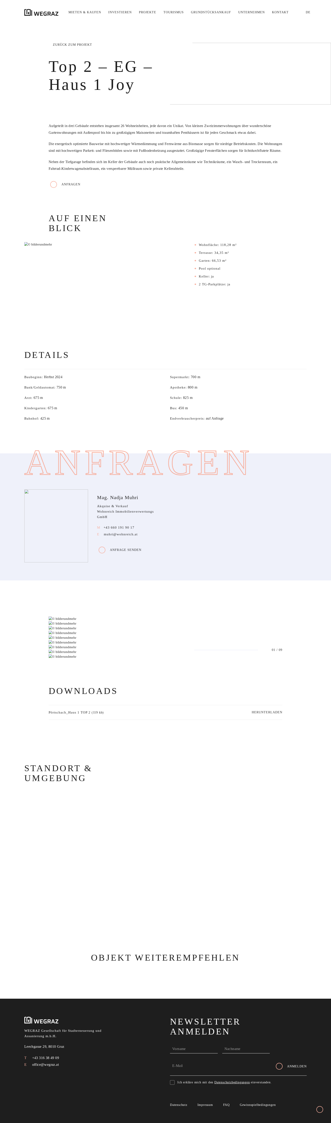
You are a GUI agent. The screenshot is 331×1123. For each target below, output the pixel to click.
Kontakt (280, 12)
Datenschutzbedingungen (232, 1082)
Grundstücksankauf (211, 12)
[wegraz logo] (41, 12)
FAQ (226, 1105)
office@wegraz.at (45, 1064)
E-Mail (177, 1066)
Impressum (205, 1105)
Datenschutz (178, 1105)
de (308, 12)
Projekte (147, 12)
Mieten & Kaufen (84, 12)
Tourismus (173, 12)
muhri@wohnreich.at (121, 534)
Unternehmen (251, 12)
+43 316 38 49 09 (45, 1058)
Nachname (232, 1049)
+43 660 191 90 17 (119, 527)
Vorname (179, 1049)
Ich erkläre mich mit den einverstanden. (224, 1082)
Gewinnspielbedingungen (258, 1105)
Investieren (120, 12)
